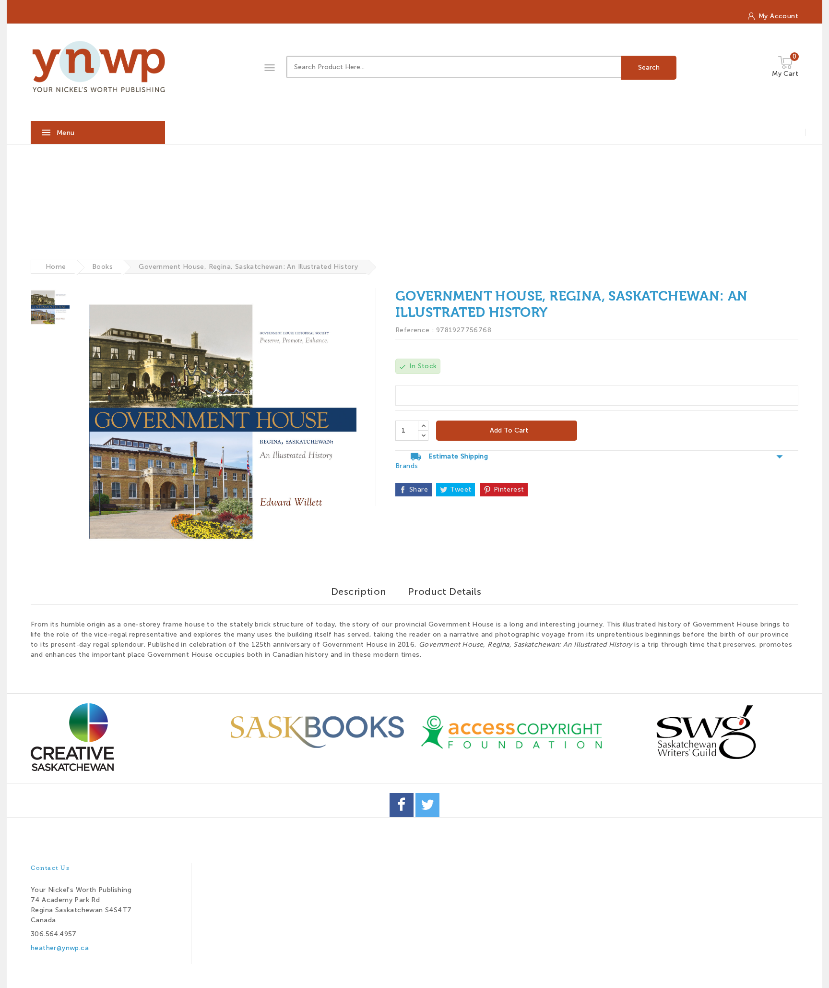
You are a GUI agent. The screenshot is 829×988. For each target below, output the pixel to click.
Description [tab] (358, 591)
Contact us (50, 868)
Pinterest (509, 489)
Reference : (414, 330)
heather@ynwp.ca (60, 948)
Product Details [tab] (444, 591)
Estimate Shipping (596, 456)
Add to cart (508, 430)
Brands (406, 466)
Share (418, 489)
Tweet (460, 489)
